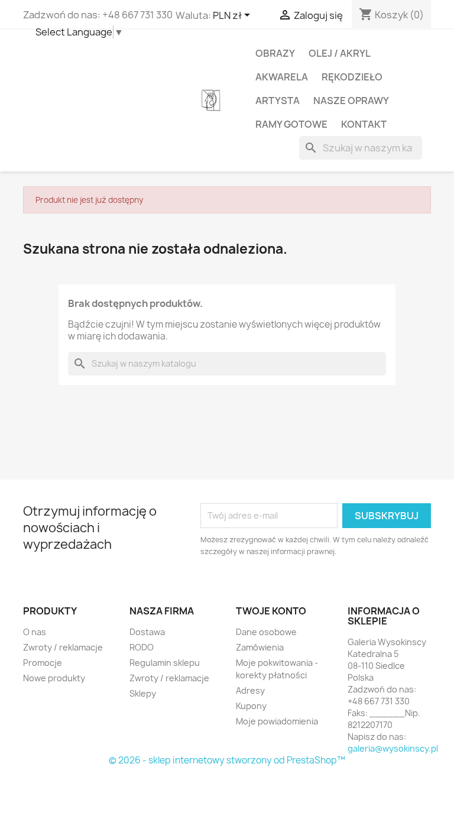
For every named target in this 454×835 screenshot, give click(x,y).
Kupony (251, 705)
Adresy (250, 690)
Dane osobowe (266, 631)
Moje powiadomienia (277, 721)
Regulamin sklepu (164, 662)
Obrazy (275, 53)
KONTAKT (364, 124)
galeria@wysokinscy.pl (393, 748)
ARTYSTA (277, 100)
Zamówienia (260, 647)
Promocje (42, 662)
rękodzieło (352, 76)
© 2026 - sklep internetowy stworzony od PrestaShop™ (227, 760)
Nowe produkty (54, 678)
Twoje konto (271, 610)
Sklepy (142, 693)
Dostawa (147, 631)
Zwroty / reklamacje (63, 647)
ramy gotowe (291, 124)
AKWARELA (281, 76)
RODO (141, 647)
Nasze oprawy (351, 100)
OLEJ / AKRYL (340, 53)
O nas (34, 631)
